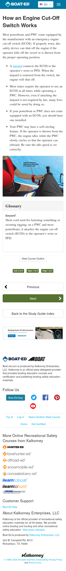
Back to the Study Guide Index (33, 313)
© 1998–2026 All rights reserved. (20, 559)
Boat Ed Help (10, 507)
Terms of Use (35, 562)
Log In (20, 417)
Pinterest (57, 397)
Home (24, 424)
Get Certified (39, 424)
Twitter (34, 397)
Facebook (45, 397)
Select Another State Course (44, 417)
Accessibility (42, 559)
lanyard (17, 66)
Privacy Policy (55, 559)
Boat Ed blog (15, 397)
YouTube (33, 406)
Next (33, 298)
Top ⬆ (9, 417)
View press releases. (33, 529)
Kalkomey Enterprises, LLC (44, 535)
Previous (33, 286)
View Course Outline (33, 258)
